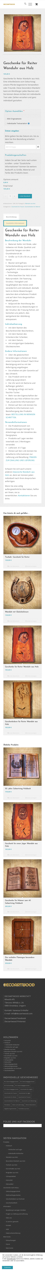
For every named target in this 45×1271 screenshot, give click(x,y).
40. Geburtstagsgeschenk (11, 1081)
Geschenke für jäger (24, 1093)
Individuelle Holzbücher (12, 1045)
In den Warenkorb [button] (14, 566)
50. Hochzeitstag (8, 1085)
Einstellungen (11, 1259)
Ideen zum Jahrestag (18, 1105)
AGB (7, 1229)
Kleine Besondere (31, 1105)
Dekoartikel (7, 1062)
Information (7, 1206)
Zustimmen (7, 1267)
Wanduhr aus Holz (30, 203)
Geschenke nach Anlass (11, 1188)
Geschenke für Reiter (10, 1097)
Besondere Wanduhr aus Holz (13, 1051)
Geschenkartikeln (9, 1070)
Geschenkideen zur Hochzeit (12, 1068)
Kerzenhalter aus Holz (10, 1056)
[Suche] (24, 4)
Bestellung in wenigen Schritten (16, 1210)
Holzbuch (7, 1043)
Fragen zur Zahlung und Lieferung (17, 1214)
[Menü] (29, 4)
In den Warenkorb (25, 196)
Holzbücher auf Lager (11, 1047)
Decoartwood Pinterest (15, 1021)
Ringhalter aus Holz (10, 1058)
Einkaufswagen (11, 1240)
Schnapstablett (8, 1060)
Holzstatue (7, 1105)
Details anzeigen (31, 566)
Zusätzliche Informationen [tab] (15, 223)
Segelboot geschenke (10, 1108)
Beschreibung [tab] (11, 217)
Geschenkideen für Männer (32, 206)
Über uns (9, 1218)
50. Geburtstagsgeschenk (27, 1081)
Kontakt (8, 1225)
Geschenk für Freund (24, 1097)
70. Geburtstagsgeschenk (11, 1089)
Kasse (8, 1244)
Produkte (6, 1142)
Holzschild (7, 1040)
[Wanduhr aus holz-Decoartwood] (22, 33)
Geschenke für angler (26, 1089)
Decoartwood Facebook (15, 1018)
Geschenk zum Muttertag (29, 1101)
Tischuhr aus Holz (9, 1054)
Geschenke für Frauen (17, 206)
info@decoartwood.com (21, 1013)
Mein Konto (7, 1237)
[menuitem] (24, 4)
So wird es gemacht (12, 1222)
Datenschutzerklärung (13, 1233)
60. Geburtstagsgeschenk (22, 1085)
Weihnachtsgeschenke (10, 1066)
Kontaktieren (24, 495)
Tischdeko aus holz (23, 1108)
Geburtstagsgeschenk (10, 1064)
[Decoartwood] (9, 4)
